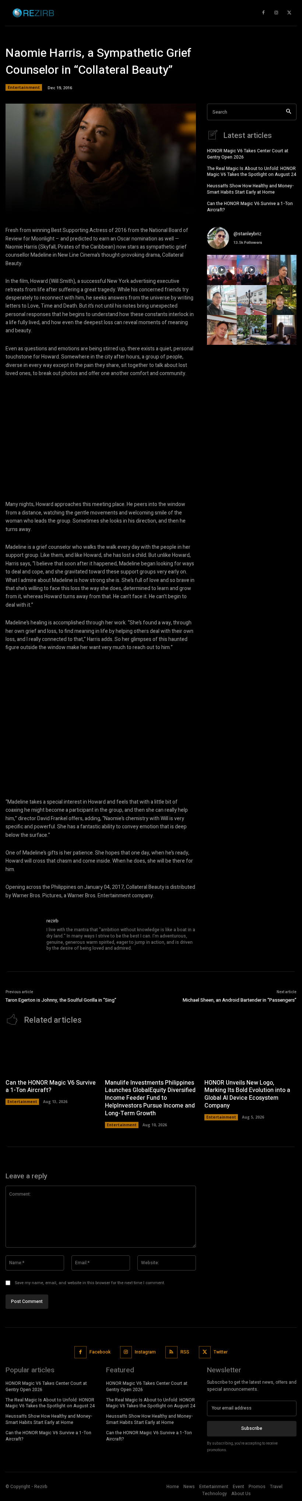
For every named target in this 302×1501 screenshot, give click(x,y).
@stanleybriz (247, 233)
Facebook (99, 1352)
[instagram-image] (222, 270)
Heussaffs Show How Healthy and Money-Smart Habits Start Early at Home (250, 189)
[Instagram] (126, 1352)
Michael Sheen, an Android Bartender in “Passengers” (239, 999)
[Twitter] (205, 1352)
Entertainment (24, 87)
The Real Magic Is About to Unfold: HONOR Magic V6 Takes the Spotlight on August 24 (251, 171)
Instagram (145, 1352)
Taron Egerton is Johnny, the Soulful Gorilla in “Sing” (61, 999)
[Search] (288, 112)
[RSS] (171, 1352)
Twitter (221, 1352)
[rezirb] (23, 935)
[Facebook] (80, 1352)
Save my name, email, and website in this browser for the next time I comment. (90, 1283)
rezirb (52, 920)
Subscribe (251, 1428)
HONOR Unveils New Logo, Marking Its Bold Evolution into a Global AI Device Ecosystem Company (247, 1094)
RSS (184, 1352)
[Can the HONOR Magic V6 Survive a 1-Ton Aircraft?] (52, 1053)
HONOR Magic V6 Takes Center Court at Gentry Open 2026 (247, 154)
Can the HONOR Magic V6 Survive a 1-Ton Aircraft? (250, 206)
